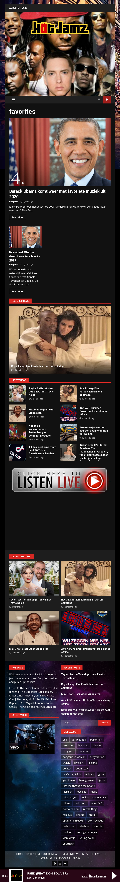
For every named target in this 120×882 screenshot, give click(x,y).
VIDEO (76, 857)
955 (65, 739)
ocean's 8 (96, 803)
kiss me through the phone (79, 786)
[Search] (99, 100)
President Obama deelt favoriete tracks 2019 (25, 237)
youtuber (68, 843)
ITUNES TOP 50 (47, 857)
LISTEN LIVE (33, 854)
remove (67, 815)
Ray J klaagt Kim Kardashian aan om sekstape (68, 393)
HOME (20, 854)
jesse (102, 780)
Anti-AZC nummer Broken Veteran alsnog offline (60, 340)
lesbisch (67, 791)
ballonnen (96, 739)
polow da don (71, 809)
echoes (89, 774)
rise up (80, 815)
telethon (84, 826)
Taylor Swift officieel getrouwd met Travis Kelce (17, 393)
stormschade (95, 820)
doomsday (82, 768)
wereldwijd (69, 838)
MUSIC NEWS (50, 854)
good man (69, 780)
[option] (60, 340)
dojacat (67, 768)
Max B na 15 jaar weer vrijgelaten (17, 413)
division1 (79, 762)
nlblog (66, 803)
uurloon (67, 832)
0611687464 (79, 739)
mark (94, 791)
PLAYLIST (64, 857)
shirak (92, 815)
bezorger (68, 745)
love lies (81, 791)
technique (68, 826)
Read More (17, 217)
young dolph (87, 838)
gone (101, 774)
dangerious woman (74, 757)
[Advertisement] (64, 62)
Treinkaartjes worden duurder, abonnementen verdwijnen (68, 432)
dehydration (97, 757)
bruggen (68, 751)
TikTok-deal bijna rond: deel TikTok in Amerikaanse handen (17, 452)
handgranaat (87, 780)
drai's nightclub (72, 774)
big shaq (83, 745)
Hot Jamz (13, 201)
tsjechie (97, 826)
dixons (93, 762)
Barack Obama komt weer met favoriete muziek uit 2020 (60, 152)
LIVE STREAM (107, 99)
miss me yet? (70, 797)
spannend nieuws (73, 820)
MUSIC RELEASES (92, 854)
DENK (66, 762)
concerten (83, 751)
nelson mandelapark (94, 797)
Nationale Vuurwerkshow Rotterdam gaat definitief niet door (17, 432)
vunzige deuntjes (87, 832)
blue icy (97, 745)
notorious (81, 803)
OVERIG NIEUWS (70, 854)
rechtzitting (90, 809)
